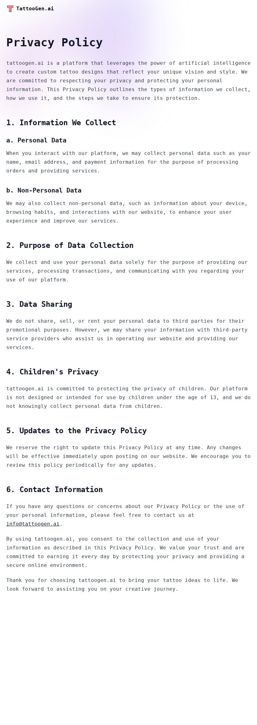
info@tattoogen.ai (33, 524)
